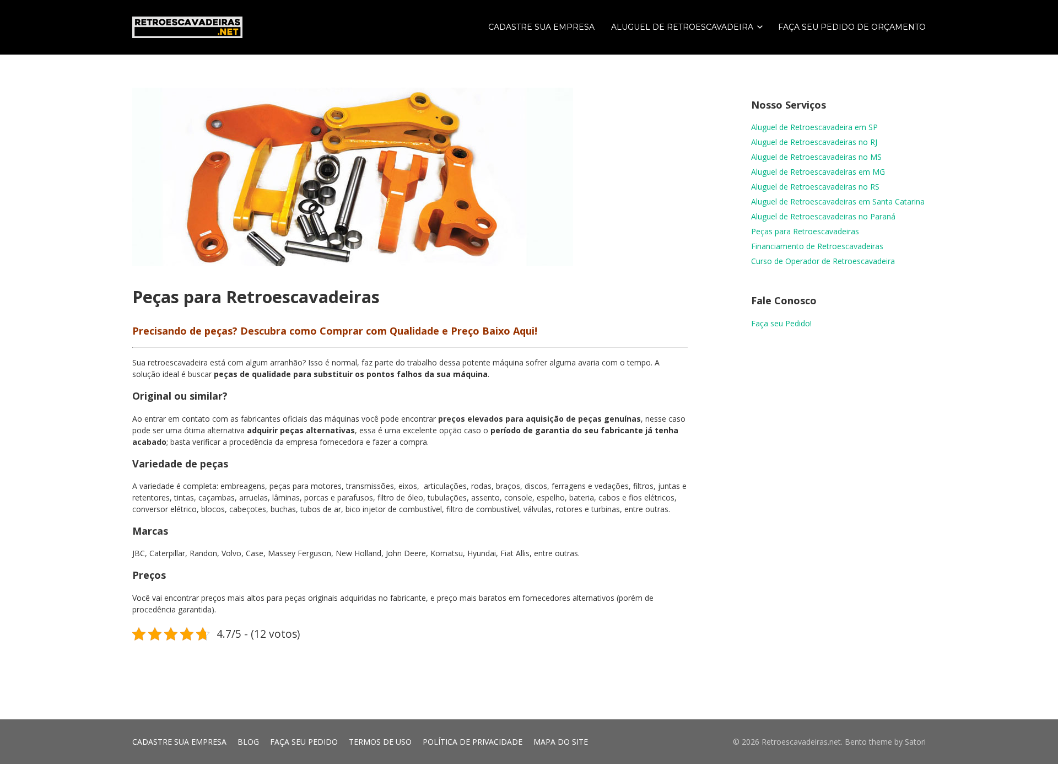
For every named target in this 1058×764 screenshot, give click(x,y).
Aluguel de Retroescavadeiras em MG (818, 171)
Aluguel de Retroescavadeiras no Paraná (823, 216)
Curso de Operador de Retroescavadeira (823, 261)
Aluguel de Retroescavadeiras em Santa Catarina (838, 201)
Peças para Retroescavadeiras (805, 231)
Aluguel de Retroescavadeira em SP (814, 127)
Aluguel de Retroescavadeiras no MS (816, 157)
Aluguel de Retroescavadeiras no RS (815, 186)
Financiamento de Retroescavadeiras (817, 246)
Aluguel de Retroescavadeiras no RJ (814, 142)
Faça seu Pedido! (781, 323)
